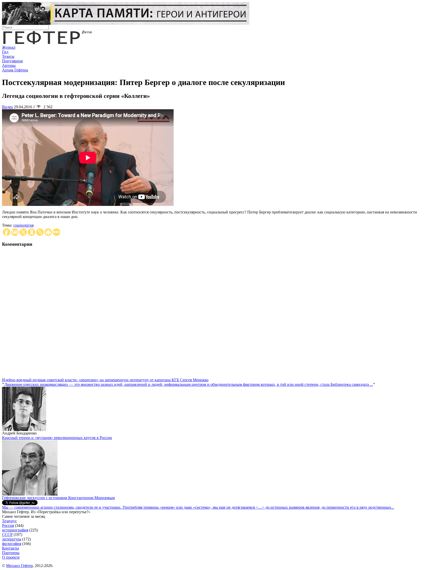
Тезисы (8, 56)
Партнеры (10, 553)
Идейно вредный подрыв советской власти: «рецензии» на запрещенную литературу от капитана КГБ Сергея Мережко (105, 380)
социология (23, 225)
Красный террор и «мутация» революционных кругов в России (57, 438)
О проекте (11, 557)
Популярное (12, 61)
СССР (7, 534)
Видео (7, 107)
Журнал (8, 47)
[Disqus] (218, 315)
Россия (8, 525)
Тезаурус (9, 521)
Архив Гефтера (15, 70)
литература (11, 539)
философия (11, 543)
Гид (5, 52)
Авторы (9, 65)
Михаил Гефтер (19, 565)
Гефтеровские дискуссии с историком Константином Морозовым (58, 498)
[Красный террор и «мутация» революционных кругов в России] (30, 494)
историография (15, 530)
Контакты (10, 548)
